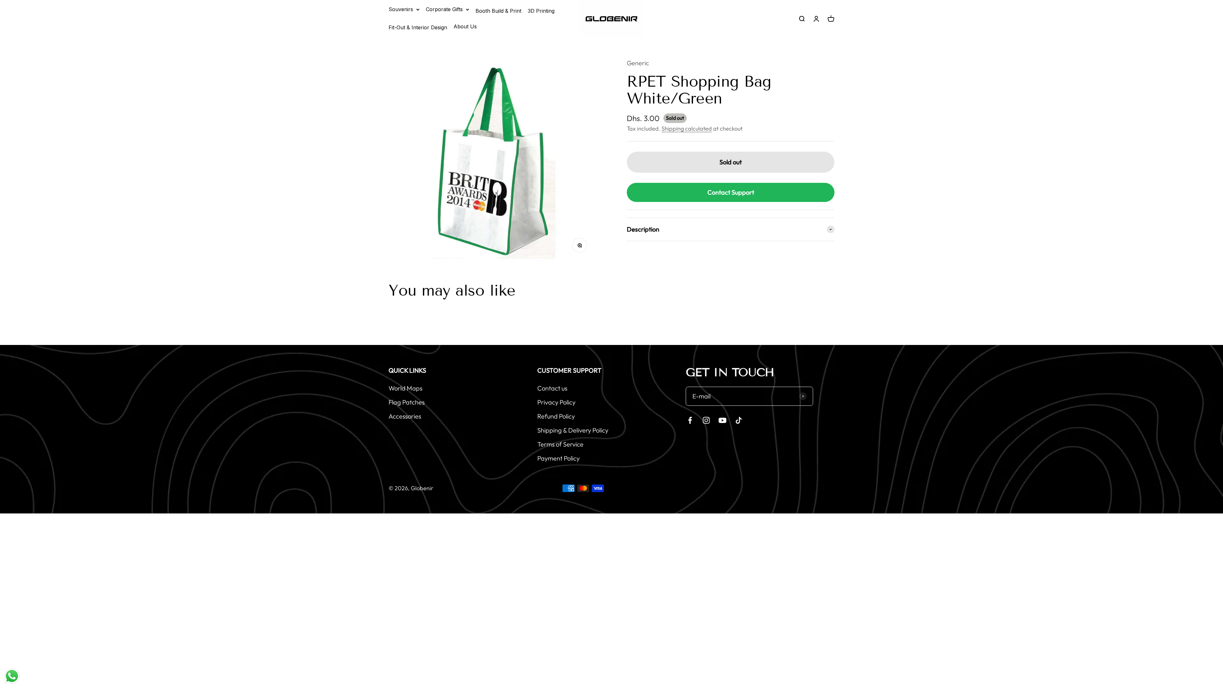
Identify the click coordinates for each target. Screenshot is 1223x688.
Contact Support (730, 192)
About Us (465, 26)
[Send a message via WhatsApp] (12, 676)
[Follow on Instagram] (706, 420)
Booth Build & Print (498, 11)
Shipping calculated (687, 128)
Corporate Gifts (444, 9)
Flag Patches (407, 402)
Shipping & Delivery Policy (572, 430)
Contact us (552, 388)
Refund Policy (556, 416)
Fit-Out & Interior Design (418, 27)
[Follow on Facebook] (690, 420)
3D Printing (541, 11)
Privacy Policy (556, 402)
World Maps (405, 388)
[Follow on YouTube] (722, 420)
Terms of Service (560, 444)
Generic (638, 63)
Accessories (405, 416)
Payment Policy (558, 458)
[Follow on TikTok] (738, 420)
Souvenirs (401, 9)
